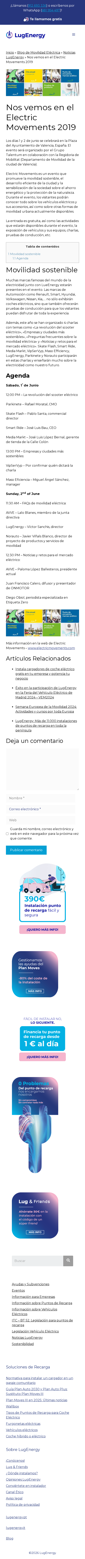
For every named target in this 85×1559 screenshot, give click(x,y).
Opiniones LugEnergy (23, 1479)
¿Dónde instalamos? (22, 1473)
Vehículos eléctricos (22, 1430)
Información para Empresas (33, 1297)
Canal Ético (15, 1492)
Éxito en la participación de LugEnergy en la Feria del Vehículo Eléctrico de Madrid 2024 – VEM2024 (45, 692)
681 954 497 (51, 10)
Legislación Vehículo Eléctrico (35, 1331)
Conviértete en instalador (26, 1486)
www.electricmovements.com (51, 648)
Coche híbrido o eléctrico (26, 1436)
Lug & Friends (17, 1467)
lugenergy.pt (16, 1517)
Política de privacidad (23, 1505)
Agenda (20, 258)
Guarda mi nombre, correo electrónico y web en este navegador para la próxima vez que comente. (44, 833)
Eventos (18, 1290)
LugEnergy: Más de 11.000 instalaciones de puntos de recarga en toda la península (46, 725)
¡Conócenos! (15, 1461)
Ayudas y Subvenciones (30, 1284)
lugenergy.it (15, 1528)
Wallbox (12, 1406)
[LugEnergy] (25, 34)
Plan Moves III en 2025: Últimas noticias (36, 1400)
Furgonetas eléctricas (23, 1424)
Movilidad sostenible (24, 254)
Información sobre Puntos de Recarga (42, 1303)
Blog (9, 1538)
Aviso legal (14, 1498)
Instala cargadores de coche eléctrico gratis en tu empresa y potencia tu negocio (45, 673)
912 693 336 (37, 5)
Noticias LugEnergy (27, 1338)
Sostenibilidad (23, 1344)
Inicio (10, 52)
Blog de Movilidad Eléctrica (38, 52)
